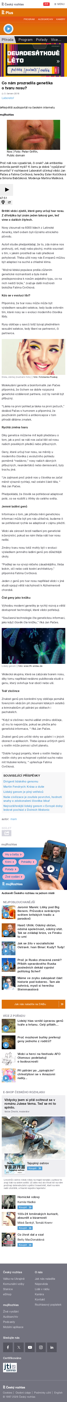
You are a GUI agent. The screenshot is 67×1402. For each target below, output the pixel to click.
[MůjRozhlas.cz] (7, 115)
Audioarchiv (45, 19)
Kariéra (39, 1294)
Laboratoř (8, 98)
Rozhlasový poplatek (48, 1304)
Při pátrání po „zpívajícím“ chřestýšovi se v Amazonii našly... (36, 1074)
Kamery (60, 19)
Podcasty (9, 1322)
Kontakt (40, 1299)
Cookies (7, 1392)
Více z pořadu (14, 1015)
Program (29, 19)
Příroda (7, 40)
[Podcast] (3, 202)
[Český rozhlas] (13, 4)
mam (13, 819)
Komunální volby (13, 1284)
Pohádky (26, 862)
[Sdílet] (9, 202)
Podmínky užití (42, 1392)
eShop (7, 1294)
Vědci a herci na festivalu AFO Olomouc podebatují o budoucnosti (39, 1057)
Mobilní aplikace (13, 1327)
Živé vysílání (12, 876)
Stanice (8, 1289)
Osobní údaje (23, 1392)
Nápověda (41, 1284)
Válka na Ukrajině (14, 1278)
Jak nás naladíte (45, 1278)
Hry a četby (12, 854)
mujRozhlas (9, 844)
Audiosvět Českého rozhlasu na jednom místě (28, 893)
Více (56, 40)
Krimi (8, 862)
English (58, 1392)
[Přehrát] (6, 190)
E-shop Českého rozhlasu (24, 1092)
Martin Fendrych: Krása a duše (23, 786)
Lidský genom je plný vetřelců (23, 792)
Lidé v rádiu (42, 1289)
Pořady (42, 40)
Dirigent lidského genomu (20, 781)
